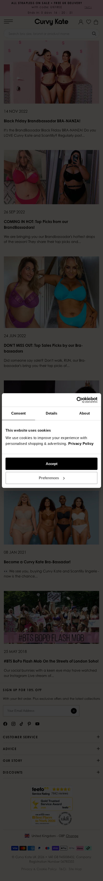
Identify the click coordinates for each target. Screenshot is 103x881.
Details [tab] (51, 413)
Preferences (49, 478)
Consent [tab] (18, 413)
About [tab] (84, 413)
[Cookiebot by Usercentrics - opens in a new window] (76, 400)
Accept (51, 464)
